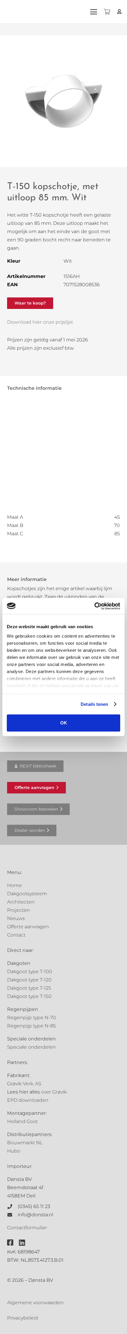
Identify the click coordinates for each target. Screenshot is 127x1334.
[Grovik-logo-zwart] (65, 11)
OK (63, 722)
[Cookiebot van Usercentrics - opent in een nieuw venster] (94, 606)
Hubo (13, 1151)
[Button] (119, 11)
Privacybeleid (22, 1318)
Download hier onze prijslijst (40, 322)
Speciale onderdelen (31, 1047)
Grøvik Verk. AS (24, 1083)
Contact (16, 935)
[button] (93, 11)
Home (14, 885)
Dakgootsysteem (27, 893)
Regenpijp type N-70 (31, 1017)
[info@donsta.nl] (12, 1214)
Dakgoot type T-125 (29, 988)
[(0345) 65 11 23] (12, 1206)
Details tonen (94, 704)
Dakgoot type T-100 (29, 971)
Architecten (21, 902)
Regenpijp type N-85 (31, 1026)
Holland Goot (22, 1121)
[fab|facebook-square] (10, 1242)
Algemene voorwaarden (35, 1302)
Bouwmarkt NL (25, 1142)
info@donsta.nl (35, 1214)
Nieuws (16, 918)
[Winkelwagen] (107, 12)
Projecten (18, 910)
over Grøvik (54, 1092)
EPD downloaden (27, 1100)
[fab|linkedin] (22, 1242)
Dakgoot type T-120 (29, 980)
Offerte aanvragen (28, 926)
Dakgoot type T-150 (29, 996)
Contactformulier (27, 1227)
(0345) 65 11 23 (34, 1206)
